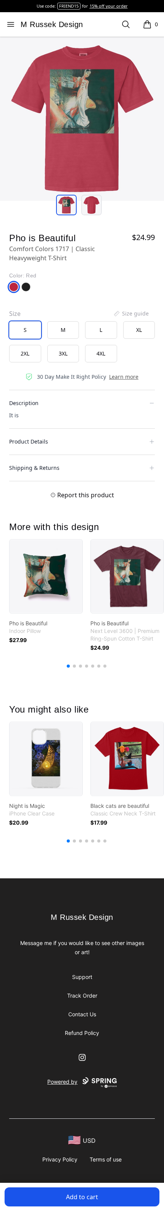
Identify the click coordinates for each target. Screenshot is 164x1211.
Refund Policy (82, 1033)
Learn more (123, 376)
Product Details (28, 441)
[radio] (25, 330)
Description (24, 403)
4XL (100, 353)
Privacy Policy (59, 1159)
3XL (63, 353)
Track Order (82, 995)
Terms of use (106, 1159)
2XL (25, 353)
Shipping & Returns (34, 467)
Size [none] (15, 313)
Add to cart (82, 1197)
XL (139, 329)
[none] (131, 313)
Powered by (62, 1081)
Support (82, 977)
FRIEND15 (69, 6)
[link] (46, 576)
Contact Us (82, 1014)
